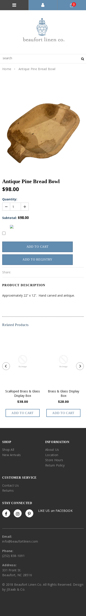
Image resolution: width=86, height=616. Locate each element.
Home (6, 69)
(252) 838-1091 (13, 556)
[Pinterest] (29, 513)
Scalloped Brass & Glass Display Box (22, 393)
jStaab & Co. (16, 589)
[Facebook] (6, 513)
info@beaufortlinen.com (20, 541)
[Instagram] (18, 513)
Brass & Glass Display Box (63, 393)
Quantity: (9, 199)
